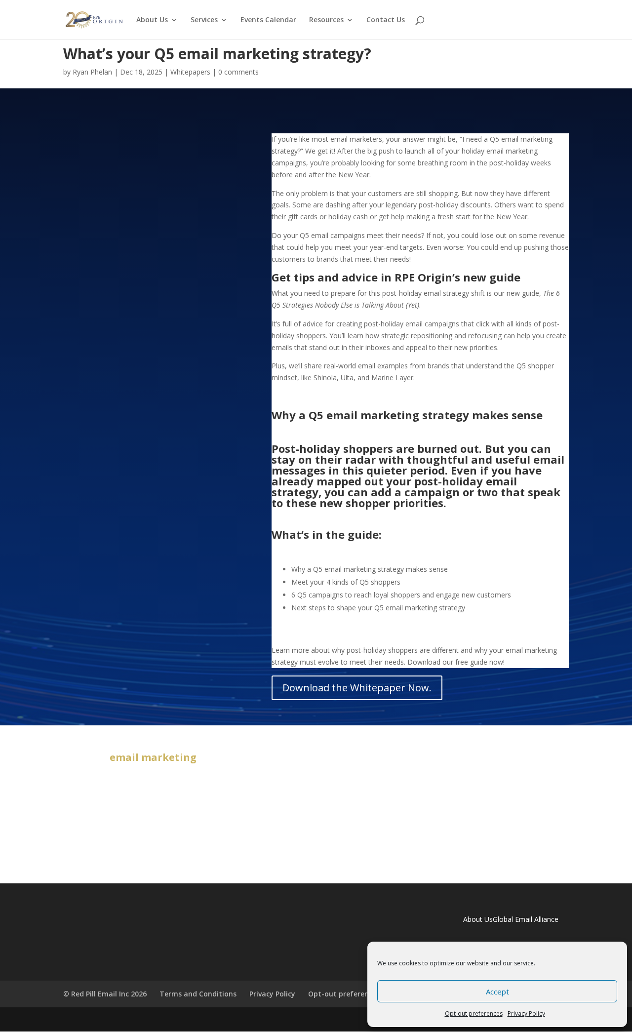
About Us (152, 20)
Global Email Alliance (525, 919)
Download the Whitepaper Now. (357, 687)
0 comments (238, 72)
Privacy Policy (526, 1013)
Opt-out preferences (474, 1013)
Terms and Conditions (198, 993)
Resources (326, 20)
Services (204, 20)
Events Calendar (268, 20)
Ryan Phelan (92, 72)
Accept (497, 991)
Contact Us (385, 20)
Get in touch (316, 801)
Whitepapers (190, 72)
